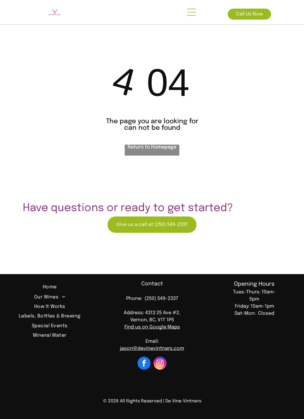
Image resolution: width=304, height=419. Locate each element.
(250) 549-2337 (161, 298)
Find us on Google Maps (152, 327)
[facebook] (144, 364)
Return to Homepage (152, 147)
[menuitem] (49, 287)
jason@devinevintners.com (152, 348)
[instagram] (160, 364)
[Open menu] (191, 12)
